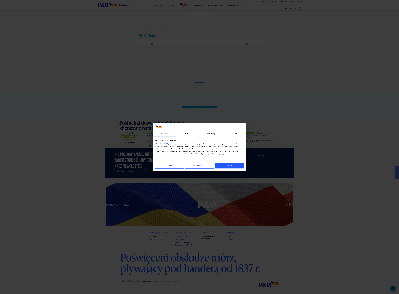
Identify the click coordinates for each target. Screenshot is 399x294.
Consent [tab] (164, 134)
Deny (170, 166)
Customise (198, 166)
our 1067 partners (168, 144)
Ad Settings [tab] (211, 134)
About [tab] (234, 134)
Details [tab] (187, 134)
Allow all (229, 166)
